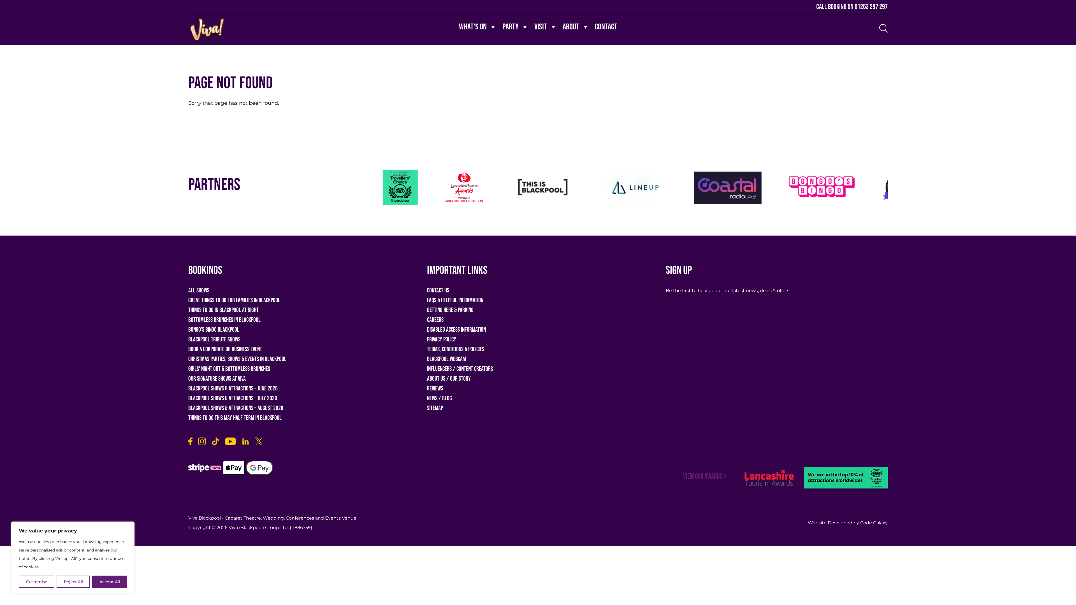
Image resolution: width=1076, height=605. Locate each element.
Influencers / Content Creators (460, 369)
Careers (435, 320)
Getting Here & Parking (450, 310)
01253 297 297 (871, 7)
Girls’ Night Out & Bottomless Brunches (229, 369)
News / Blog (439, 398)
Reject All (73, 581)
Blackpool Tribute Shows (214, 339)
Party (510, 27)
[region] (72, 558)
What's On (473, 27)
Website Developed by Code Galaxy (848, 522)
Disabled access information (456, 330)
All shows (198, 290)
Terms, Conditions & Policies (455, 349)
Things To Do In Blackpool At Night (223, 310)
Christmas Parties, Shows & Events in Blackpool (237, 359)
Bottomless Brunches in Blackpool (224, 320)
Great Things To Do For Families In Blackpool (234, 300)
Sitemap (435, 408)
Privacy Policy (441, 339)
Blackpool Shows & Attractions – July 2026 (232, 398)
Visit (540, 27)
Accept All (109, 581)
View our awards (703, 476)
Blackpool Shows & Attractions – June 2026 (233, 388)
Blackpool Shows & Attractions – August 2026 (235, 408)
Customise (36, 581)
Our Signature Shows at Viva (217, 379)
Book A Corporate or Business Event (225, 349)
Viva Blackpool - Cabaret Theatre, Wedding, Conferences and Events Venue (272, 518)
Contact (606, 27)
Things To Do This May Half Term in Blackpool (235, 418)
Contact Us (438, 290)
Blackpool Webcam (446, 359)
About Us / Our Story (449, 379)
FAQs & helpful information (455, 300)
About (571, 27)
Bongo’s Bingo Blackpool (213, 330)
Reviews (435, 388)
